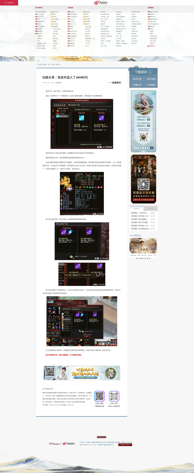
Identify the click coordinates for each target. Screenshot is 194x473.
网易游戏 (152, 46)
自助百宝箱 (153, 41)
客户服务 (88, 442)
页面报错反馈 (101, 437)
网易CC (152, 33)
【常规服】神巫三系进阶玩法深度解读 (140, 222)
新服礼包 (137, 85)
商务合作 (123, 442)
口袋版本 (152, 85)
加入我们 (129, 442)
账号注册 (137, 79)
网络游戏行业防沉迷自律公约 (105, 444)
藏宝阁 (152, 31)
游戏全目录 (11, 2)
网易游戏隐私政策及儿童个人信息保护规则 (102, 442)
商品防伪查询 (153, 36)
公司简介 (82, 442)
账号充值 (152, 79)
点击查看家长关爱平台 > (125, 444)
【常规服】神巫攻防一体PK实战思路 (140, 225)
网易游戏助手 (153, 38)
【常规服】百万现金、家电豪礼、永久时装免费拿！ (140, 216)
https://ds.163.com (55, 405)
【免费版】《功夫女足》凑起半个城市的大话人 (140, 213)
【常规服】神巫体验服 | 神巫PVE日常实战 (140, 219)
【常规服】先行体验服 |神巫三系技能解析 (140, 229)
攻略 (53, 64)
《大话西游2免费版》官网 (43, 64)
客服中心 (152, 43)
